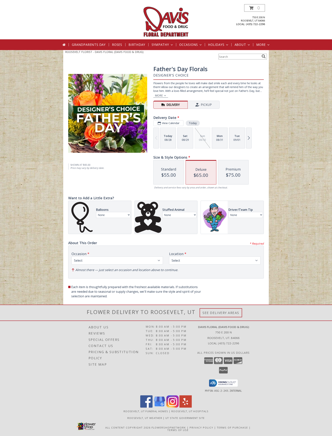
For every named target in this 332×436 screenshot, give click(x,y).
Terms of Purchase (232, 427)
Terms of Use (178, 430)
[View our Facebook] (146, 406)
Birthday (137, 45)
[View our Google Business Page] (159, 406)
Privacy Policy (201, 427)
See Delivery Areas (221, 313)
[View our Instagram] (172, 406)
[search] (264, 56)
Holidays (216, 45)
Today (193, 123)
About (240, 45)
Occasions (188, 45)
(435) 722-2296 (255, 24)
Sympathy (160, 45)
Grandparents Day (89, 45)
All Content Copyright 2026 (128, 427)
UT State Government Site (185, 418)
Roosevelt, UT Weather (144, 418)
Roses (117, 45)
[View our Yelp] (185, 406)
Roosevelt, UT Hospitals (189, 411)
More (261, 45)
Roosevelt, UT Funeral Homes (146, 411)
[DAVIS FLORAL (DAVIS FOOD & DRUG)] (166, 22)
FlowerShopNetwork (169, 427)
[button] (254, 8)
